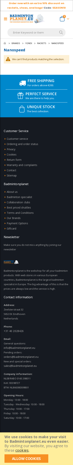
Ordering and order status (22, 144)
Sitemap (12, 175)
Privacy (11, 149)
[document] (36, 449)
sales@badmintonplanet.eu (20, 366)
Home (5, 43)
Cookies (11, 154)
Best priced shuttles (19, 207)
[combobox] (36, 32)
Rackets (41, 43)
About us (12, 192)
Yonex (28, 43)
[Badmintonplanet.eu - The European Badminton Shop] (27, 18)
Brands (16, 43)
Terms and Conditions (20, 213)
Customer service (17, 139)
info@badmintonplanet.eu (19, 348)
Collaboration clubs (18, 202)
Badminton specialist (19, 197)
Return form (14, 159)
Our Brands (14, 218)
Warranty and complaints (22, 165)
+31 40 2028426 (14, 331)
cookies (22, 450)
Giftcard (11, 228)
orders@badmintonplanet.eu (21, 357)
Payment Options (17, 223)
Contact (11, 170)
